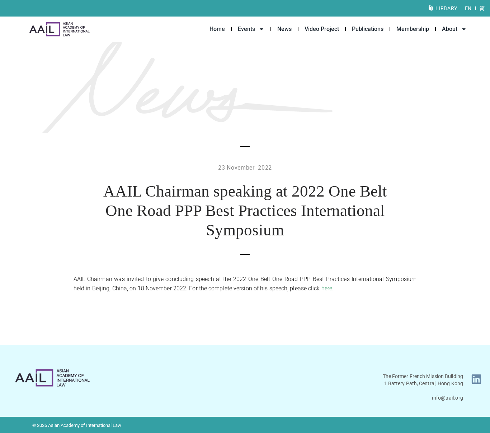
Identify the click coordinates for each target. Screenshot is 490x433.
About (449, 29)
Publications (367, 29)
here (326, 288)
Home (217, 29)
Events (246, 29)
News (284, 29)
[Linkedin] (476, 379)
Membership (412, 29)
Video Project (322, 29)
